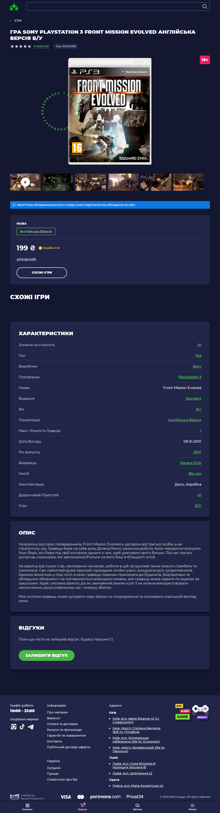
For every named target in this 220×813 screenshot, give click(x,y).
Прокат (53, 774)
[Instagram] (14, 727)
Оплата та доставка (62, 724)
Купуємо (54, 768)
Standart (193, 399)
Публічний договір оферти (68, 747)
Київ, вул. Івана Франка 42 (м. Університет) (136, 720)
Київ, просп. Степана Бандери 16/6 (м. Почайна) (136, 730)
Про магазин (57, 712)
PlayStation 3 (189, 377)
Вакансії (53, 718)
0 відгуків (41, 46)
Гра (198, 356)
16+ (198, 409)
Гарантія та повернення (66, 735)
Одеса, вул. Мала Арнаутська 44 (138, 786)
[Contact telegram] (31, 727)
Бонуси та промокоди (64, 730)
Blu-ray (195, 474)
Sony (197, 366)
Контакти (54, 741)
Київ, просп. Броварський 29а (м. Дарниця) (139, 749)
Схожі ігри (42, 272)
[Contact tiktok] (23, 727)
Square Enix (190, 463)
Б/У (198, 506)
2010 (197, 452)
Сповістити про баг (62, 779)
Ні (199, 345)
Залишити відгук (46, 655)
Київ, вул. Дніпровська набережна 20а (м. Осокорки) (136, 739)
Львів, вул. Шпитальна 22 (132, 773)
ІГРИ (18, 21)
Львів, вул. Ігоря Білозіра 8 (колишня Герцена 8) (134, 765)
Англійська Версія (184, 420)
